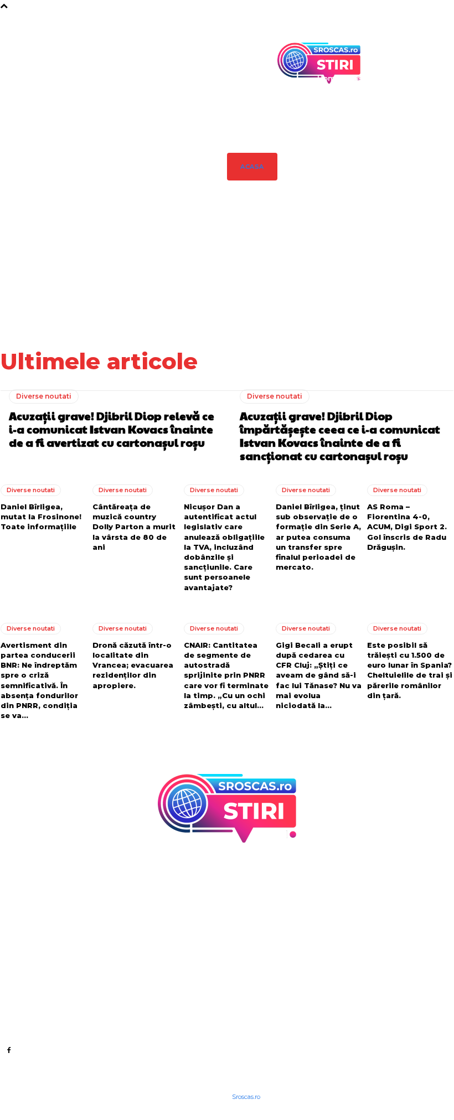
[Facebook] (8, 1049)
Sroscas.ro (246, 1097)
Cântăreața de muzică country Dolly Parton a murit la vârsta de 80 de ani (430, 269)
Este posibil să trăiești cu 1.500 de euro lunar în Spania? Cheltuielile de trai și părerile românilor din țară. (409, 670)
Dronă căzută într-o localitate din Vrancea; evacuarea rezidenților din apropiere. (132, 665)
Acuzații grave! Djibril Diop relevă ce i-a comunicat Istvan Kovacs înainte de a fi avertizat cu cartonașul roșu (256, 281)
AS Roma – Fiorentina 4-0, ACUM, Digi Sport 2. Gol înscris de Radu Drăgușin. (407, 526)
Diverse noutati (43, 396)
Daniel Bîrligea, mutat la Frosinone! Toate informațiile (368, 269)
